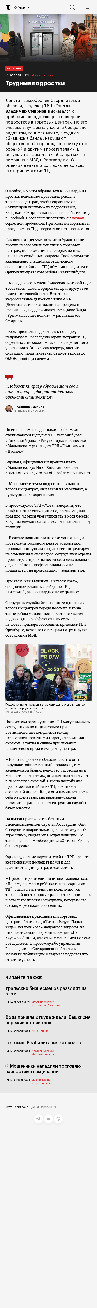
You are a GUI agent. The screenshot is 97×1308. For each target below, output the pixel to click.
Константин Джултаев (46, 1005)
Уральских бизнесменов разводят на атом (46, 991)
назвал (78, 218)
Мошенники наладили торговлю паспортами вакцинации (43, 1069)
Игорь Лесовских (43, 1002)
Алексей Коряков (43, 1051)
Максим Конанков (43, 1054)
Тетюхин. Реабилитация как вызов (43, 1043)
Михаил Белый (41, 1080)
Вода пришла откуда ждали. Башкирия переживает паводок (47, 1020)
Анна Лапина (42, 75)
